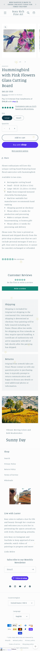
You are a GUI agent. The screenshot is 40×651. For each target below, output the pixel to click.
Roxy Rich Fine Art (18, 637)
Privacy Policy (10, 464)
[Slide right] (25, 62)
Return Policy (10, 469)
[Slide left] (14, 62)
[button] (5, 13)
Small (18, 118)
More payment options (20, 151)
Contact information (21, 648)
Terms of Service (11, 475)
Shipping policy (28, 644)
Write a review (20, 288)
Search (7, 458)
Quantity (5, 124)
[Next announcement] (35, 4)
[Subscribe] (33, 569)
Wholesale (8, 480)
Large (7, 118)
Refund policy (18, 640)
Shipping (5, 94)
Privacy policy (30, 640)
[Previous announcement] (4, 4)
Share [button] (6, 158)
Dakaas (14, 649)
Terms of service (14, 644)
